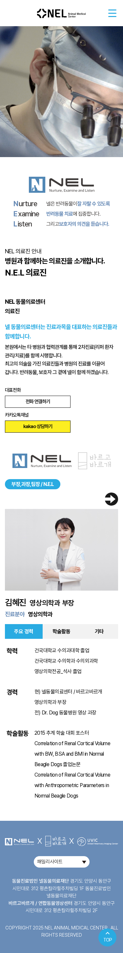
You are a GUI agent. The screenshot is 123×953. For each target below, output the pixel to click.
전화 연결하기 (38, 402)
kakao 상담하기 (37, 426)
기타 (99, 631)
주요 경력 (23, 631)
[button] (111, 499)
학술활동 (61, 631)
